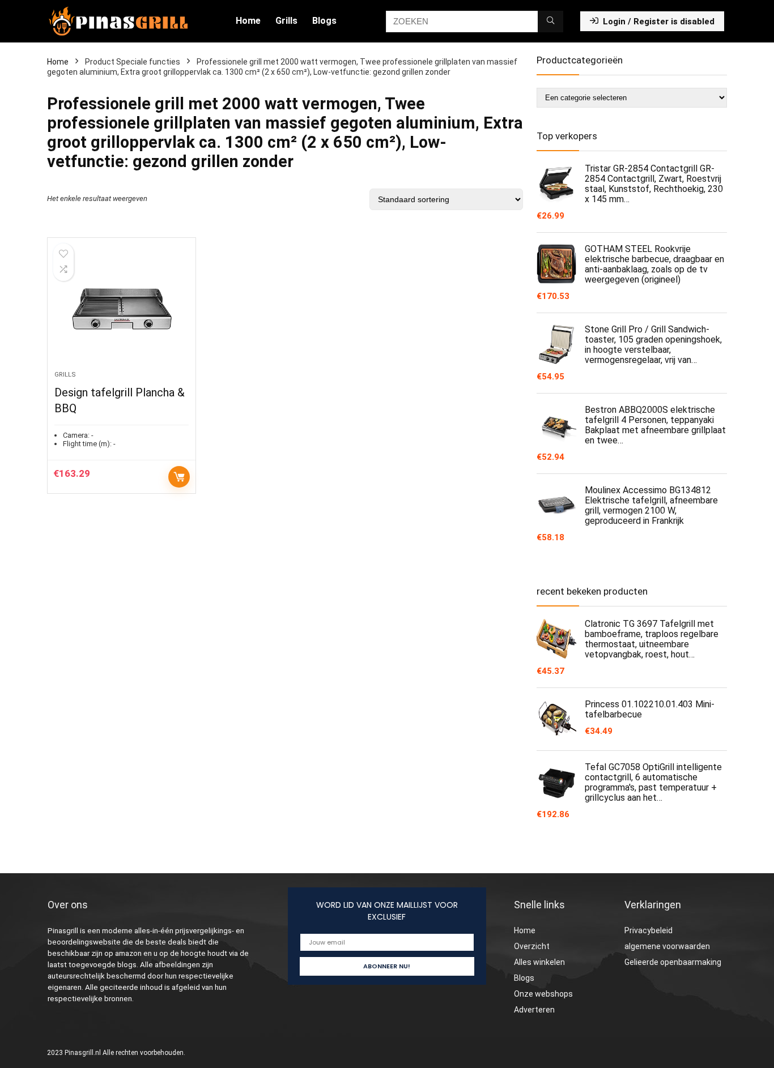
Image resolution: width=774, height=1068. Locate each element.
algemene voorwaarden (667, 946)
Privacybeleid (648, 930)
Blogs (324, 20)
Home (248, 20)
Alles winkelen (539, 962)
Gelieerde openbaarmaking (672, 962)
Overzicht (532, 946)
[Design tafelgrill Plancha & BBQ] (121, 310)
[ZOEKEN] (550, 21)
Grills (286, 20)
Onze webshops (543, 993)
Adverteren (534, 1009)
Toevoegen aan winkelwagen (179, 477)
